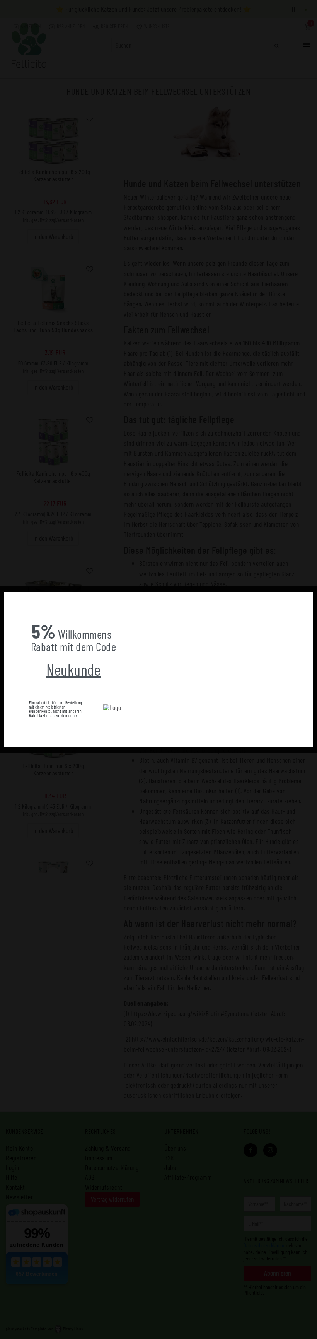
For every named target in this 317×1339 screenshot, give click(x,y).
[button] (10, 598)
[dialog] (158, 669)
